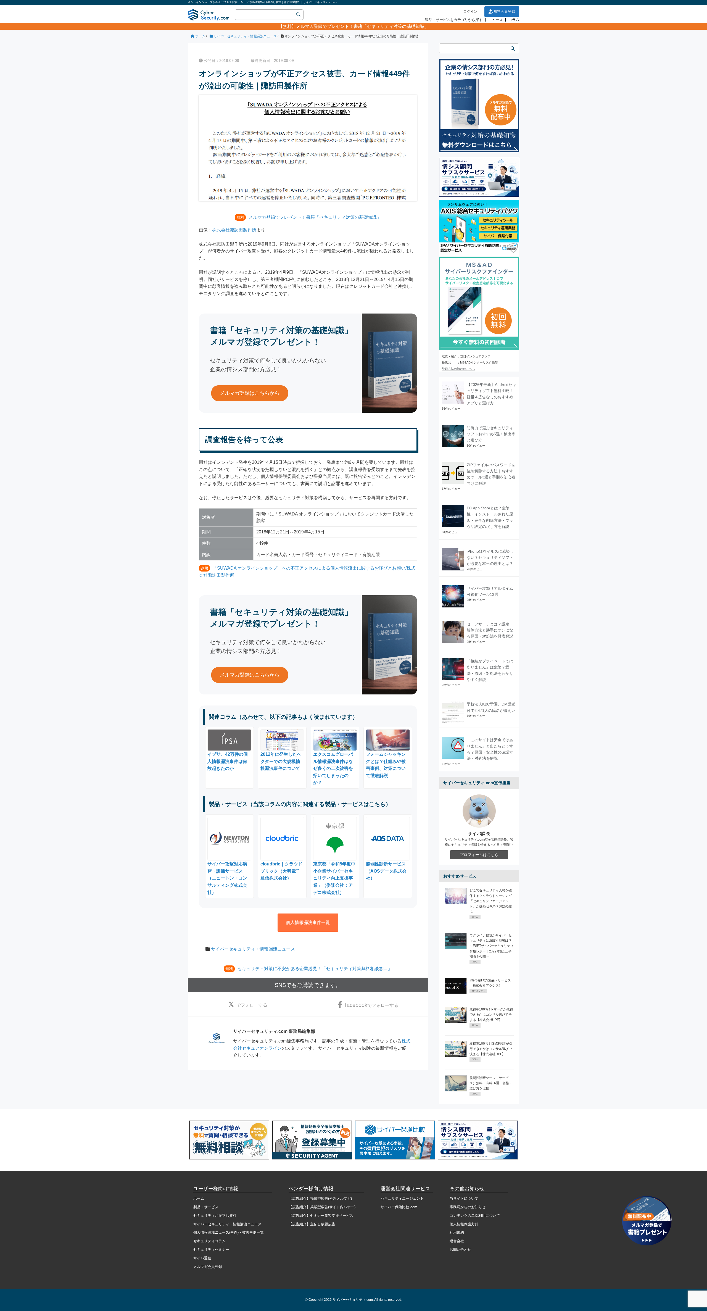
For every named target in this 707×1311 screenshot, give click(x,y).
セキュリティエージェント (402, 1198)
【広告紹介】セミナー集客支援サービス (321, 1215)
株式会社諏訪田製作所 (234, 230)
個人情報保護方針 (464, 1224)
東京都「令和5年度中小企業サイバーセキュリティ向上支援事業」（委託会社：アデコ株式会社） (334, 878)
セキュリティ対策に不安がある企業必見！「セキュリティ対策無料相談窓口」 (315, 968)
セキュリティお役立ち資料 (214, 1215)
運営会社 (457, 1241)
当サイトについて (464, 1198)
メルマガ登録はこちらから (249, 393)
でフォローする (251, 1005)
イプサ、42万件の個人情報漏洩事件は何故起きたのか (227, 761)
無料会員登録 (504, 11)
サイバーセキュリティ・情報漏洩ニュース (253, 949)
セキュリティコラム (209, 1241)
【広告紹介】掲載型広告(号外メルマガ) (320, 1198)
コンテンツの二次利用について (475, 1215)
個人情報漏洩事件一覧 (308, 922)
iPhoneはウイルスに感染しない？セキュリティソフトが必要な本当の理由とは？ (490, 557)
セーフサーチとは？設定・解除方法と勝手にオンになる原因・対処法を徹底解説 (490, 630)
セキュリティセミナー (211, 1249)
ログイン (470, 11)
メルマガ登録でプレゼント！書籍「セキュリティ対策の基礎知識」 (362, 26)
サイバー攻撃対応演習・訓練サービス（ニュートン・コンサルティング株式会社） (227, 878)
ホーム (198, 1198)
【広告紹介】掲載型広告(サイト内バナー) (322, 1207)
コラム (513, 20)
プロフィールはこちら (479, 854)
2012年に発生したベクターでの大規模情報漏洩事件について (280, 761)
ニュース (495, 20)
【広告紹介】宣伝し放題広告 (312, 1224)
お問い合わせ (460, 1249)
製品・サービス (205, 1207)
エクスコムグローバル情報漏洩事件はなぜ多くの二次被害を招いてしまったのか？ (333, 768)
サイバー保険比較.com (399, 1207)
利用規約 (457, 1232)
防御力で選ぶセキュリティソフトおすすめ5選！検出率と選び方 (491, 434)
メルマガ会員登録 (207, 1267)
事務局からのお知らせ (468, 1207)
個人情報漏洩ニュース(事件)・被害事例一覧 (228, 1232)
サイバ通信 (202, 1258)
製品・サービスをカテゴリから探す (453, 20)
